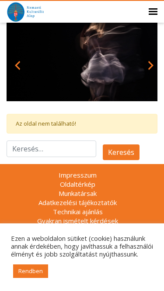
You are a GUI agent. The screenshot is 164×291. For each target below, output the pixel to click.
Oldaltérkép (77, 184)
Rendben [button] (30, 271)
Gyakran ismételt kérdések (77, 220)
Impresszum (78, 175)
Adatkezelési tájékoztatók (77, 202)
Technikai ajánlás (78, 211)
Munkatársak (78, 193)
